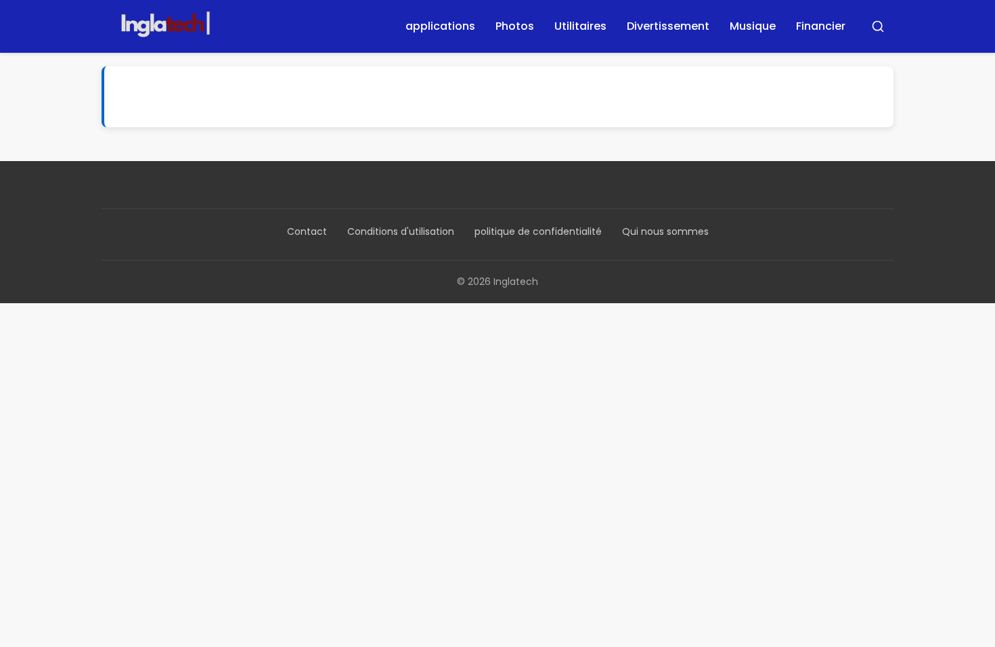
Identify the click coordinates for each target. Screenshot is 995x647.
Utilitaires (580, 26)
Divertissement (668, 26)
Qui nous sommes (665, 231)
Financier (820, 26)
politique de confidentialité (538, 231)
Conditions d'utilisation (400, 231)
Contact (307, 231)
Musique (753, 26)
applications (440, 26)
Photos (514, 26)
